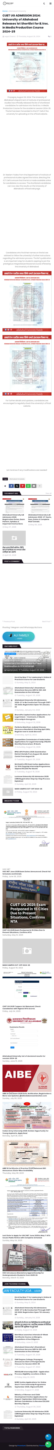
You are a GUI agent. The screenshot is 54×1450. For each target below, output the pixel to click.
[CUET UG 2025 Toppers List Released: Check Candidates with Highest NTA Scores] (27, 1004)
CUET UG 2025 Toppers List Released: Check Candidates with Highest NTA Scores (22, 1007)
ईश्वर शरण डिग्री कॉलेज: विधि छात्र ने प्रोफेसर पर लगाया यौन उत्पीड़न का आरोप (14, 550)
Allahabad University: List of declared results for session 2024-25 (24, 1057)
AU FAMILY (18, 636)
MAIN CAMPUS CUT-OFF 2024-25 (28, 789)
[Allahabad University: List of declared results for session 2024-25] (27, 1053)
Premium (21, 1445)
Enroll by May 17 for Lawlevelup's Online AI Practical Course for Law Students (33, 678)
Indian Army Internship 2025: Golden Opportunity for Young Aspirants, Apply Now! (25, 1132)
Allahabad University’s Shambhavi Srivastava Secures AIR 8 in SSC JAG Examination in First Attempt (22, 663)
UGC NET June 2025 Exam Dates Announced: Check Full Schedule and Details (27, 872)
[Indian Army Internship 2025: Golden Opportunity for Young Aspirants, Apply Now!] (27, 1128)
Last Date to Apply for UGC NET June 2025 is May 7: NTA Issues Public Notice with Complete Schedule (26, 1236)
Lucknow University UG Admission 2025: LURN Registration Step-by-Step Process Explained (32, 778)
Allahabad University (17, 11)
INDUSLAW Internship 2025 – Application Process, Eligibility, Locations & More (32, 1373)
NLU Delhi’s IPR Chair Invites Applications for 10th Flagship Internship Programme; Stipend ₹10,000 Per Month (32, 766)
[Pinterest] (22, 486)
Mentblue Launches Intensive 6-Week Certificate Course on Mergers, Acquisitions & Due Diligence (31, 1337)
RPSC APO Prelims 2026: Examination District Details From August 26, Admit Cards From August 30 (31, 754)
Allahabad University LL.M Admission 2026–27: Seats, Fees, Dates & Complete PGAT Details (39, 518)
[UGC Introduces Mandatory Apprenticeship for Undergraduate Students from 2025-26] (27, 1270)
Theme (42, 1445)
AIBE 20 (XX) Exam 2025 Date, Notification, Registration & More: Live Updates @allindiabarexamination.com (27, 1094)
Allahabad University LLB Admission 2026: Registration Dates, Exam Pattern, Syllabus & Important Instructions (14, 519)
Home (5, 11)
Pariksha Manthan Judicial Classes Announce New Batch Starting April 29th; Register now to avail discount (32, 729)
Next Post (46, 621)
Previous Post (9, 621)
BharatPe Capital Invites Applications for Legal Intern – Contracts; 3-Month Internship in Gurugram (33, 717)
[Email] (33, 486)
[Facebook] (11, 486)
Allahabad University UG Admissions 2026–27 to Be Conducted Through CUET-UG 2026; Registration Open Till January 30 (33, 703)
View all (48, 493)
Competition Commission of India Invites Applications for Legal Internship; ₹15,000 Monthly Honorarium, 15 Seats (33, 741)
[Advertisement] (27, 142)
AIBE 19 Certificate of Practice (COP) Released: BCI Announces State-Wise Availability (24, 1169)
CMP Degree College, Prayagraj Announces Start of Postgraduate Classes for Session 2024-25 (30, 1361)
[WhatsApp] (28, 486)
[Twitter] (16, 486)
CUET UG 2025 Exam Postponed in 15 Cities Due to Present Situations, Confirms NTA (24, 931)
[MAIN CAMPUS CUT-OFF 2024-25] (27, 962)
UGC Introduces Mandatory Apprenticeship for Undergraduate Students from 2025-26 (23, 1274)
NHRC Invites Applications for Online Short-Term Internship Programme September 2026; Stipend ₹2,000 (30, 1384)
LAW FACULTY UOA (22, 1290)
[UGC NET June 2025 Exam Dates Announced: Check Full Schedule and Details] (27, 866)
